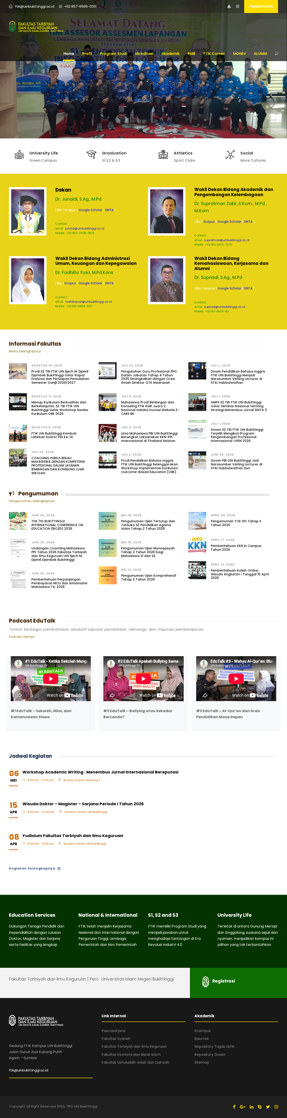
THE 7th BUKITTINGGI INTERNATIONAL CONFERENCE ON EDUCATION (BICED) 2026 (57, 525)
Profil (87, 53)
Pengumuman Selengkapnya (31, 501)
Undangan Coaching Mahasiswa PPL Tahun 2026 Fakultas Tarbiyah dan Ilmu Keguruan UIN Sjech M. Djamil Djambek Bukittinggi (59, 554)
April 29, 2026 (223, 515)
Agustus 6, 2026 (46, 427)
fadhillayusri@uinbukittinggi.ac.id (88, 302)
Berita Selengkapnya (25, 351)
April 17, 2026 (223, 540)
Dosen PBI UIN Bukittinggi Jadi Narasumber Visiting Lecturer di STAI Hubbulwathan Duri (236, 464)
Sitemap (201, 1062)
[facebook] (234, 1107)
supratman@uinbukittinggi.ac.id (226, 240)
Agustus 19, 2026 (46, 365)
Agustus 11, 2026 (46, 396)
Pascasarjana (113, 1030)
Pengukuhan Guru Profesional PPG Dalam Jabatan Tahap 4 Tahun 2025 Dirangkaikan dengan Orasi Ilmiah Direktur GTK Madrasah (149, 377)
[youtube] (229, 6)
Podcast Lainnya (22, 636)
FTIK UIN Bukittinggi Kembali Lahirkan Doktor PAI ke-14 (53, 435)
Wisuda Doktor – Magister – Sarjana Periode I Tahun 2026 (83, 804)
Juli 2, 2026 (131, 454)
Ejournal (201, 1038)
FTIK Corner (214, 53)
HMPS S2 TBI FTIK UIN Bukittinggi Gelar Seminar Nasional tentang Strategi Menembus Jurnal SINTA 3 (239, 406)
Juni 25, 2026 (43, 542)
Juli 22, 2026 (132, 365)
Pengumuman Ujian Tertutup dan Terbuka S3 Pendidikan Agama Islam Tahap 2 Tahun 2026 (148, 525)
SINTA (109, 210)
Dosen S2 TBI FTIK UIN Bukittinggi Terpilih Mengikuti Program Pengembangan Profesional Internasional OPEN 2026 (237, 435)
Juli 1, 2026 (220, 365)
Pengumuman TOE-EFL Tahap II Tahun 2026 (236, 523)
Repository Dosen (210, 1054)
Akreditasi (144, 53)
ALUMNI (260, 53)
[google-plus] (242, 1107)
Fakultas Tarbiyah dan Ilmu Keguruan (134, 1046)
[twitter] (268, 1107)
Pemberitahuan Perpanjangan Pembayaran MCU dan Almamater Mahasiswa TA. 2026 (59, 583)
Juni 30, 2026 (222, 454)
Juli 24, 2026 (42, 452)
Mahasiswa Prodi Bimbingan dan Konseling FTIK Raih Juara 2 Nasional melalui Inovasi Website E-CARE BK (150, 408)
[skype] (259, 1107)
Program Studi (113, 53)
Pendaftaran (261, 6)
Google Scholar (90, 210)
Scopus (209, 221)
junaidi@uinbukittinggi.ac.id (84, 228)
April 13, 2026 (223, 564)
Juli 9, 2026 (131, 396)
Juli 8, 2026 (131, 427)
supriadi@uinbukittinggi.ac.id (224, 307)
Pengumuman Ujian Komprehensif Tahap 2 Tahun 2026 (148, 577)
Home (68, 53)
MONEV (239, 53)
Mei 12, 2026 (131, 570)
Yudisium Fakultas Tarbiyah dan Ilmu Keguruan (72, 835)
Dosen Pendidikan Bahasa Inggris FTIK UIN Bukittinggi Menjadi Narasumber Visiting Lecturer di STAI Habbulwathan (238, 377)
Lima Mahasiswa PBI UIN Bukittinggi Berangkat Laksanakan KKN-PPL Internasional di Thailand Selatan (149, 437)
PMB (191, 53)
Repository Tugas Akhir (214, 1046)
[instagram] (237, 6)
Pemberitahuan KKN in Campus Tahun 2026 (236, 548)
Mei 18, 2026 (131, 515)
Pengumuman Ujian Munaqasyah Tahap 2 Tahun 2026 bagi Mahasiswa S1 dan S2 (148, 552)
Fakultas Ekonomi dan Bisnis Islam (131, 1054)
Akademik (170, 53)
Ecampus (202, 1030)
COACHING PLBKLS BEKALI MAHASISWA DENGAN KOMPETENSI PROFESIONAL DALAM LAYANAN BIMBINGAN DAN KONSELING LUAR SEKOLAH (58, 465)
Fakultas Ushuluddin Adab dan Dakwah (135, 1062)
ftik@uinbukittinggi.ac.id (28, 1070)
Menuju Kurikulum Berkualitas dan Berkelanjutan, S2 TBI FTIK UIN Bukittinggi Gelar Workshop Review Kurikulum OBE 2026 (59, 408)
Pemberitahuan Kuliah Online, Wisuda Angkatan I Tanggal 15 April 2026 (240, 574)
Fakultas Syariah (116, 1038)
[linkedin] (251, 1107)
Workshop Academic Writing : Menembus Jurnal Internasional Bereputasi (100, 772)
